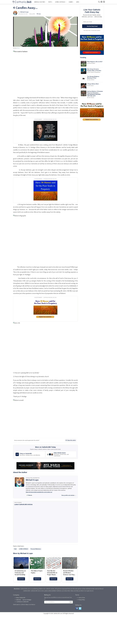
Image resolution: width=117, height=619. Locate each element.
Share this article (71, 440)
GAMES (71, 2)
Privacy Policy (81, 599)
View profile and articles (68, 495)
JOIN (77, 2)
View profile (32, 13)
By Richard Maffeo (91, 63)
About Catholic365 (20, 597)
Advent (18, 48)
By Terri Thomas (90, 97)
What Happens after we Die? (95, 61)
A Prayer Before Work (93, 84)
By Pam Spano (90, 85)
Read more (21, 578)
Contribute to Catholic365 (22, 601)
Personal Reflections (36, 549)
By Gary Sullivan (90, 79)
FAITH (50, 2)
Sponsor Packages (27, 599)
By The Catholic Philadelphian (93, 72)
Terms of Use (81, 597)
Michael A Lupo (24, 12)
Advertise (18, 599)
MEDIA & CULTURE (39, 2)
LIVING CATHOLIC (60, 2)
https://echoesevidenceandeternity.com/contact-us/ (39, 492)
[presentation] (13, 566)
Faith (15, 549)
